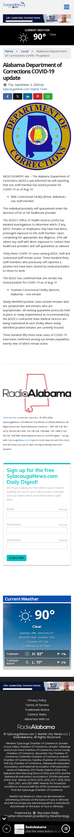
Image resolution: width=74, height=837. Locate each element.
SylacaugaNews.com (19, 440)
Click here (8, 417)
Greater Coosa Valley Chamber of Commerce (36, 744)
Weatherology (59, 816)
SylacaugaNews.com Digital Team (25, 89)
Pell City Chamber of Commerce (22, 763)
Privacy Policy (37, 700)
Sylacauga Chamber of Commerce (37, 743)
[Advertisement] (37, 18)
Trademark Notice (37, 709)
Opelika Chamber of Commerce (51, 760)
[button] (66, 7)
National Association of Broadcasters (47, 766)
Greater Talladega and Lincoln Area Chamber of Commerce (37, 748)
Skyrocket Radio (47, 813)
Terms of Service (37, 705)
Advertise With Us (37, 719)
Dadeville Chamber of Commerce (39, 756)
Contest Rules (37, 714)
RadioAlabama (22, 737)
